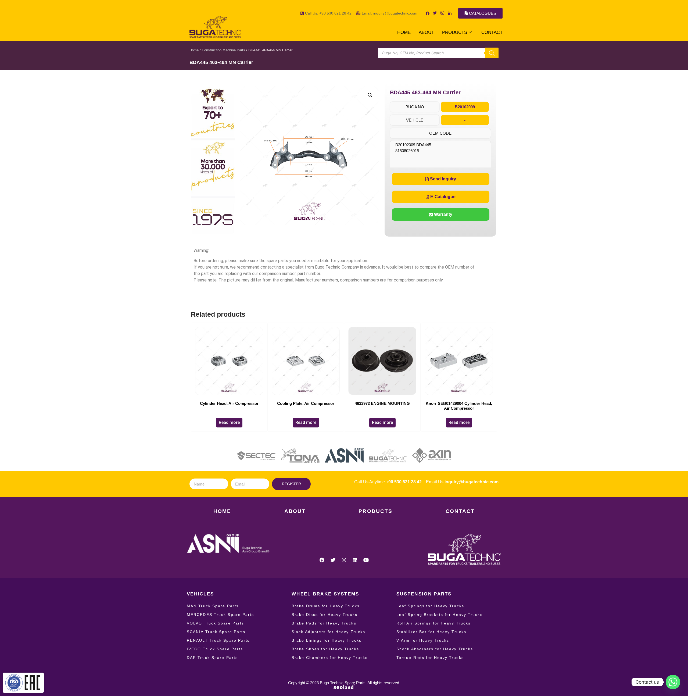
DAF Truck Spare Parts (212, 657)
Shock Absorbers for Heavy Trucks (434, 649)
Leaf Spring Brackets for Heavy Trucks (439, 614)
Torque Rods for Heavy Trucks (430, 657)
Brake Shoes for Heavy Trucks (325, 649)
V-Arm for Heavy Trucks (422, 640)
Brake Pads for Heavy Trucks (324, 623)
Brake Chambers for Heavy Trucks (330, 657)
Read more (229, 422)
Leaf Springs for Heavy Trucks (430, 606)
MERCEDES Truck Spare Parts (220, 614)
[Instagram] (344, 560)
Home (194, 50)
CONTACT (492, 32)
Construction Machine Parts (223, 50)
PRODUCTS (454, 32)
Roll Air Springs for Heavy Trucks (433, 623)
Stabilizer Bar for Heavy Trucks (431, 632)
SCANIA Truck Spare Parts (216, 632)
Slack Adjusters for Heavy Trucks (328, 632)
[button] (370, 95)
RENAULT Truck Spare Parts (218, 640)
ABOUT (426, 32)
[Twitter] (333, 560)
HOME (404, 32)
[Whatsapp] (673, 682)
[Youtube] (366, 560)
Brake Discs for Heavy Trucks (324, 614)
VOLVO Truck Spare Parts (215, 623)
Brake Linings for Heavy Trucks (326, 640)
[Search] (492, 53)
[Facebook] (322, 560)
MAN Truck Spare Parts (213, 606)
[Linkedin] (355, 560)
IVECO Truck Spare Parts (215, 649)
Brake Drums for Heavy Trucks (326, 606)
